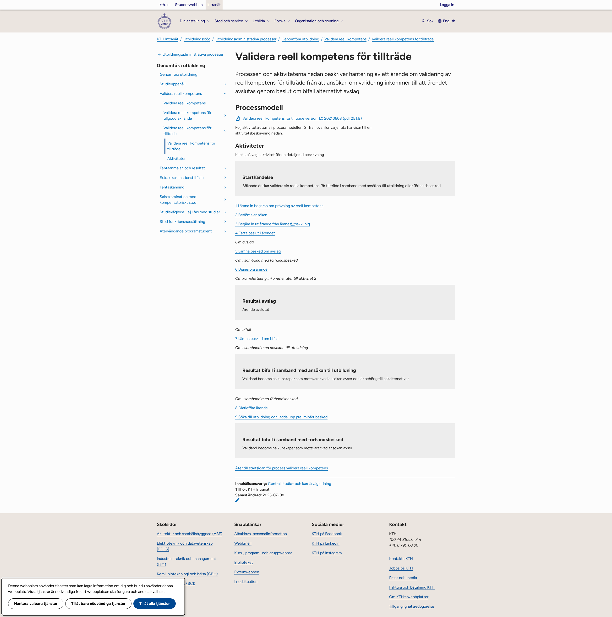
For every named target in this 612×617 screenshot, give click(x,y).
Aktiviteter (176, 158)
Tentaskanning (172, 187)
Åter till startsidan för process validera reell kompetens (281, 468)
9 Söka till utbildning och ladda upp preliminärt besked (281, 417)
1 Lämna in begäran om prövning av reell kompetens (279, 206)
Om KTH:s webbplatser (408, 597)
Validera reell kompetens (345, 39)
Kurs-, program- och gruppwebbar (263, 553)
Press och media (403, 577)
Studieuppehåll (173, 84)
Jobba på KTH (401, 568)
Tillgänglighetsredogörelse (411, 606)
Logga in (447, 4)
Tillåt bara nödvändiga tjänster (98, 603)
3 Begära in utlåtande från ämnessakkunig (272, 224)
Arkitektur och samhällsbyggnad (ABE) (189, 533)
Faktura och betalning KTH (412, 587)
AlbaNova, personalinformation (260, 533)
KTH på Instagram (327, 553)
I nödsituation (245, 581)
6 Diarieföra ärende (251, 269)
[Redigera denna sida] (237, 500)
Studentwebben (189, 4)
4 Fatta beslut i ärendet (255, 233)
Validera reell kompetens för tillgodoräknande (187, 115)
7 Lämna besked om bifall (257, 338)
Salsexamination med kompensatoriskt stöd (178, 199)
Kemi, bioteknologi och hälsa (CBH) (187, 574)
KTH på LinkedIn (325, 543)
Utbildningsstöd (197, 39)
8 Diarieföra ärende (251, 408)
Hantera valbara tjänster (35, 603)
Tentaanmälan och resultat (182, 168)
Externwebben (246, 572)
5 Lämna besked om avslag (258, 251)
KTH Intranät (167, 39)
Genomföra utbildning (300, 39)
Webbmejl (242, 543)
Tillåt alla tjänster (154, 603)
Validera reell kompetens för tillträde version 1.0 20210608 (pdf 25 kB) (302, 118)
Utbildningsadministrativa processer (246, 39)
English (449, 21)
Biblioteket (243, 562)
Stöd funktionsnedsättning (182, 221)
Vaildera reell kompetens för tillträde (403, 39)
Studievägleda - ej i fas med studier (190, 212)
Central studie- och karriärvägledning (299, 483)
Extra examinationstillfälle (182, 177)
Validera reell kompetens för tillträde (191, 146)
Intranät (214, 4)
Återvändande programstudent (186, 231)
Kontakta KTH (401, 558)
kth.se (164, 4)
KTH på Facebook (327, 533)
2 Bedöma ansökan (251, 215)
